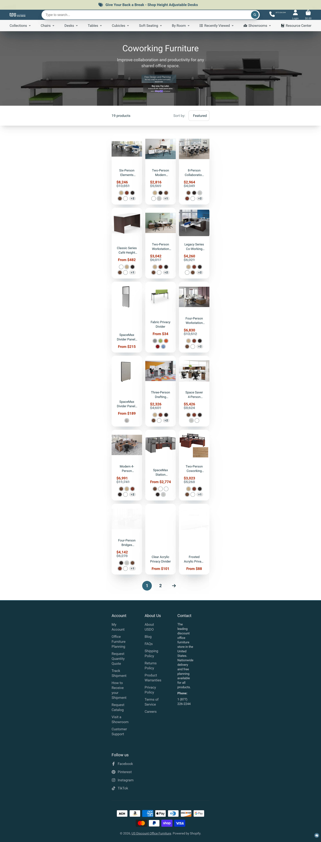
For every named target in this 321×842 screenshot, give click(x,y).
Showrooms (257, 26)
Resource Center (298, 26)
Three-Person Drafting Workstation (160, 391)
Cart (308, 15)
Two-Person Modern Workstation (160, 169)
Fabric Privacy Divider (160, 317)
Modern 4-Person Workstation (127, 465)
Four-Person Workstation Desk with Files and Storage (194, 317)
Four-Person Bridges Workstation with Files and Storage (127, 539)
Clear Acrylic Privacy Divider (160, 539)
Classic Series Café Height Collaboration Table (127, 243)
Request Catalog (118, 707)
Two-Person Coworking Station (194, 465)
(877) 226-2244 (281, 12)
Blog (148, 637)
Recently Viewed (217, 26)
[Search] (255, 15)
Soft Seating (148, 26)
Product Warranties (153, 677)
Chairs (46, 26)
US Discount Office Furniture (151, 833)
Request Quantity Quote (118, 659)
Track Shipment (119, 673)
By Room (179, 26)
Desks (69, 26)
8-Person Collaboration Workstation (194, 169)
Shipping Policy (151, 653)
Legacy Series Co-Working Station (194, 243)
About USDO (149, 626)
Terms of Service (152, 701)
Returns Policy (151, 665)
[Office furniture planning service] (159, 81)
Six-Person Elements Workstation (127, 169)
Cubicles (118, 26)
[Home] (17, 15)
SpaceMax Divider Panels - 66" (127, 317)
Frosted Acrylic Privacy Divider (194, 539)
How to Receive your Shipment (119, 690)
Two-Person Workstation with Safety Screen (160, 243)
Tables (93, 26)
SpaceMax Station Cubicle (160, 465)
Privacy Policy (150, 689)
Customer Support (119, 731)
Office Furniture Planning (118, 641)
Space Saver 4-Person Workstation (194, 391)
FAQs (149, 644)
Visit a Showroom (120, 719)
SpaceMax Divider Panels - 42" (127, 391)
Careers (151, 712)
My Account (118, 626)
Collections (18, 26)
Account (295, 15)
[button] (316, 835)
